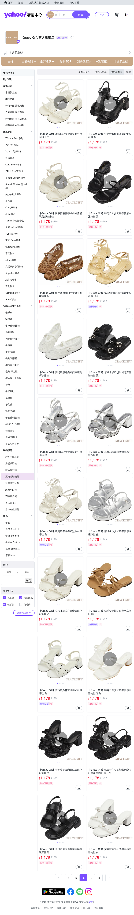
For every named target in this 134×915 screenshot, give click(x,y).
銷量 (128, 71)
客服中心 (35, 908)
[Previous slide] (40, 102)
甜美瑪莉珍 (84, 61)
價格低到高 (101, 71)
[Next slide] (81, 102)
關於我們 (48, 908)
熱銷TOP (65, 61)
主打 (10, 61)
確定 (28, 580)
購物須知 (61, 908)
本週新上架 (16, 52)
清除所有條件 (24, 612)
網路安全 (74, 908)
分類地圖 (98, 908)
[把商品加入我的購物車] (79, 151)
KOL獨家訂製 (103, 61)
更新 (91, 901)
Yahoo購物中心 (23, 15)
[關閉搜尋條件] (56, 15)
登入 (102, 14)
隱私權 (86, 908)
